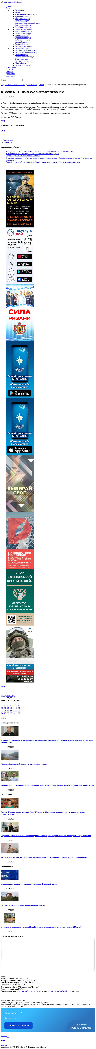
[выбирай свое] (20, 511)
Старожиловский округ (24, 57)
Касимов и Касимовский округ (27, 23)
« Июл (3, 718)
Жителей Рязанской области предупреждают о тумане (24, 764)
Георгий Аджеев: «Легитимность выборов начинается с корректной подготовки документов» (43, 162)
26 (8, 713)
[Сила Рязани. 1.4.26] (20, 340)
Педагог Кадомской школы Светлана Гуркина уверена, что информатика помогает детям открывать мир (46, 836)
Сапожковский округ (23, 46)
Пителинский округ (23, 33)
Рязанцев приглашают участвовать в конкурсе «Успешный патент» (29, 884)
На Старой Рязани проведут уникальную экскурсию (23, 905)
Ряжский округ (21, 42)
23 (19, 711)
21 (14, 711)
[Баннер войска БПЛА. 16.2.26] (20, 226)
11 (5, 708)
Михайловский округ (23, 31)
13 (11, 708)
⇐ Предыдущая (7, 140)
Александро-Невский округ (26, 14)
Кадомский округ (22, 21)
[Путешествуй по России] (20, 568)
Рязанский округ (21, 44)
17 (2, 711)
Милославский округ (23, 29)
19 (8, 711)
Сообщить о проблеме (19, 1025)
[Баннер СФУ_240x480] (20, 625)
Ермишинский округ (23, 17)
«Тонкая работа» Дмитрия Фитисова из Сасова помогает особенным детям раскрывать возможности (44, 857)
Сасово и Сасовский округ (25, 50)
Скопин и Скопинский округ (26, 53)
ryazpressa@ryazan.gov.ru (28, 991)
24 (2, 713)
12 (8, 708)
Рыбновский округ (22, 40)
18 (5, 711)
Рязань (17, 12)
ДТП (3, 121)
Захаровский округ (22, 19)
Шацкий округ (21, 63)
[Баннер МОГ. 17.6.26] (20, 682)
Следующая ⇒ (6, 142)
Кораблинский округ (23, 27)
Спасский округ (21, 55)
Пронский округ (21, 36)
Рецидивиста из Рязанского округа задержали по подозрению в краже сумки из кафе (39, 152)
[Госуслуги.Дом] (20, 283)
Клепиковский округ (23, 25)
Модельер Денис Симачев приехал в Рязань (23, 156)
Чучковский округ (22, 61)
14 (14, 708)
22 (16, 711)
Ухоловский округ (22, 59)
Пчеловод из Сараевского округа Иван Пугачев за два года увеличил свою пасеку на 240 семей (41, 927)
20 (11, 711)
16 (19, 708)
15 (16, 708)
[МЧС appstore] (20, 454)
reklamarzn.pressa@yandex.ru (59, 991)
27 (11, 713)
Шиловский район (22, 65)
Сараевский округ (22, 48)
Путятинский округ (23, 38)
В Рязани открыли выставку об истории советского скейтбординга (32, 154)
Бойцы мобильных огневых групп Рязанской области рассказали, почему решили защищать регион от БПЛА (47, 785)
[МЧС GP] (20, 397)
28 (14, 713)
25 (5, 713)
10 (2, 708)
